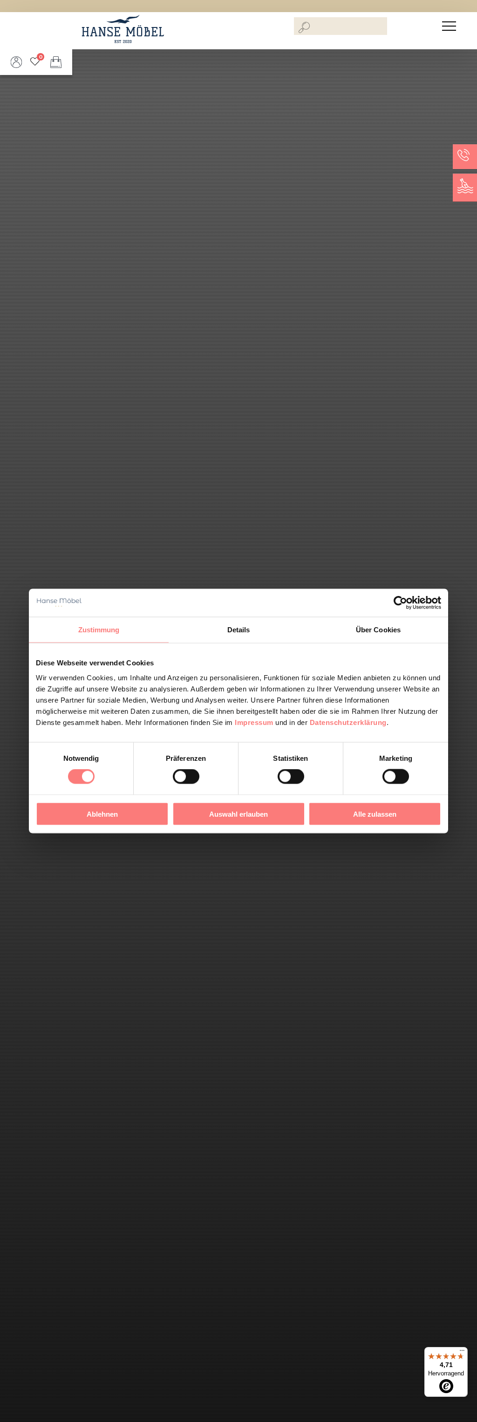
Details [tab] (238, 630)
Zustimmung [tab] (99, 630)
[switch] (186, 776)
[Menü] (462, 1352)
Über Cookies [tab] (378, 630)
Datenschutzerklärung (348, 722)
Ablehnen (102, 814)
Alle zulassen (374, 814)
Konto (16, 62)
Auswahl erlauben (238, 814)
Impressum (254, 722)
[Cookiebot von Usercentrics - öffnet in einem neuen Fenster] (400, 603)
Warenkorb (56, 62)
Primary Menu (450, 26)
